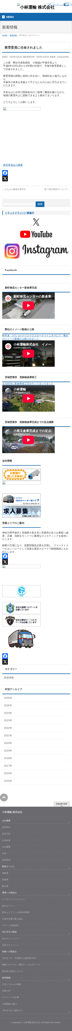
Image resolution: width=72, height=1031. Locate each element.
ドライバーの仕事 (10, 997)
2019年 (8, 750)
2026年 (8, 697)
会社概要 (6, 820)
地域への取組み (9, 951)
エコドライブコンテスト (13, 899)
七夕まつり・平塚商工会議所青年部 (19, 958)
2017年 (8, 765)
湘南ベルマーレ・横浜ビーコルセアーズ (21, 964)
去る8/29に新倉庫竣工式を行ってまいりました (28, 383)
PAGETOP (61, 804)
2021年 (8, 735)
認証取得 (6, 860)
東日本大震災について (12, 971)
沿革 (4, 853)
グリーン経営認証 (10, 925)
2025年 (8, 705)
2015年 (8, 780)
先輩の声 (6, 990)
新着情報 (9, 677)
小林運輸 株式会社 (32, 1022)
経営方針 (6, 833)
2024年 (8, 713)
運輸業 (5, 873)
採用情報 (6, 977)
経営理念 (6, 827)
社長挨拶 (6, 840)
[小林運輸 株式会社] (36, 7)
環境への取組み (9, 892)
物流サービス (8, 866)
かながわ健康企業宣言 (14, 189)
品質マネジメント (10, 945)
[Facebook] (36, 173)
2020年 (8, 743)
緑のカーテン (8, 906)
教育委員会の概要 (13, 165)
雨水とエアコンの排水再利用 (15, 912)
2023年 (8, 720)
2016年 (8, 773)
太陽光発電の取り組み (12, 919)
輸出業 (5, 886)
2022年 (8, 728)
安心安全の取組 (9, 932)
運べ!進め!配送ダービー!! (57, 189)
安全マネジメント (10, 938)
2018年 (8, 758)
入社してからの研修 (11, 984)
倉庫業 (5, 879)
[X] (36, 178)
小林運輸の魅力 (9, 1004)
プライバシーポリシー (12, 1010)
